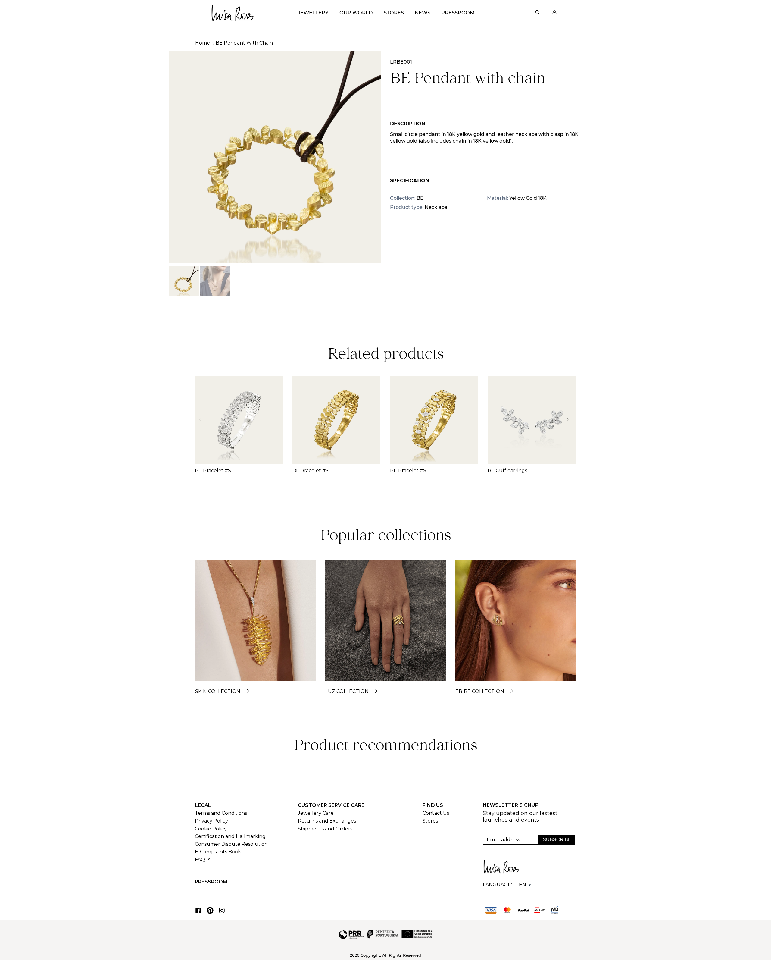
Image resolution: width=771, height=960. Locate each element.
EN (523, 885)
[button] (569, 419)
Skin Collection (217, 691)
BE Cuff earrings (507, 470)
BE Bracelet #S (213, 470)
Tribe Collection (479, 691)
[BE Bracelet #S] (239, 420)
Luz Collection (347, 691)
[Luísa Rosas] (232, 11)
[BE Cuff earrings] (532, 420)
